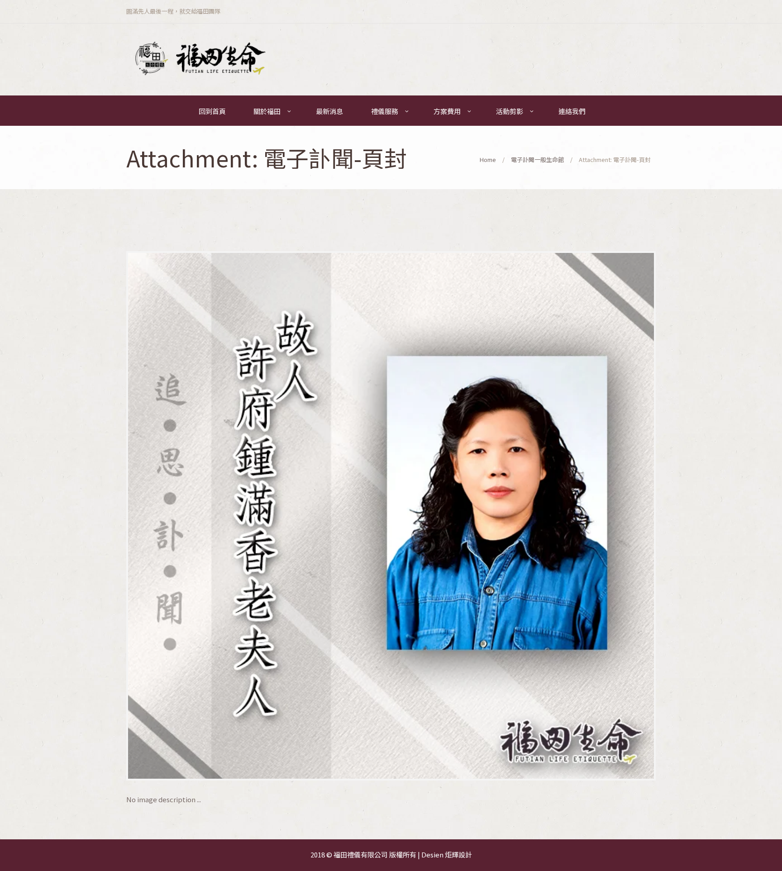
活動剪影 (509, 111)
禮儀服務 (384, 111)
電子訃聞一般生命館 (537, 159)
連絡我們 (572, 111)
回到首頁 (212, 111)
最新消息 (329, 111)
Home (488, 159)
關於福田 (267, 111)
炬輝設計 (458, 854)
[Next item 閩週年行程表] (523, 516)
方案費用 (447, 111)
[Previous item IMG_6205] (258, 516)
